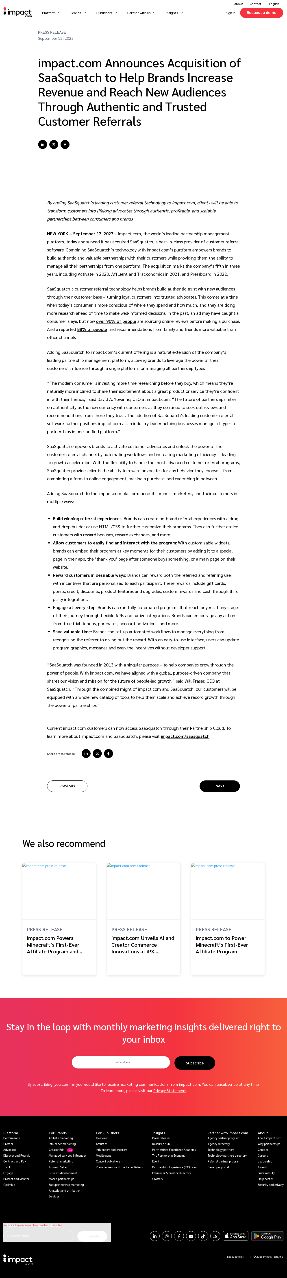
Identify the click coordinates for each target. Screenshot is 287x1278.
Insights (158, 1133)
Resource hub (161, 1144)
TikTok (203, 1236)
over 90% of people (116, 321)
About (263, 1133)
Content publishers (108, 1161)
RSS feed (215, 1236)
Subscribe (195, 1062)
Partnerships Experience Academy (174, 1149)
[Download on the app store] (235, 1236)
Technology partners (221, 1149)
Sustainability (266, 1173)
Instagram (167, 1236)
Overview (102, 1138)
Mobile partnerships (61, 1179)
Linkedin (154, 1236)
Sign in (230, 12)
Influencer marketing (62, 1144)
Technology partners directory (227, 1155)
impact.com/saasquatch (185, 736)
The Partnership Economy (168, 1155)
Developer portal (218, 1167)
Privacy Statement (169, 1090)
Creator (8, 1144)
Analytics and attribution (64, 1190)
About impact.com (269, 1138)
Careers (263, 1155)
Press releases (161, 1138)
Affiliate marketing (61, 1138)
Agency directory (219, 1144)
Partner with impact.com (228, 1133)
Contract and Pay (14, 1161)
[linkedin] (42, 144)
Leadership (265, 1161)
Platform (10, 1133)
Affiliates (101, 1144)
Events (156, 1161)
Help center (265, 1179)
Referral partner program (224, 1161)
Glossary (157, 1179)
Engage (8, 1173)
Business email (18, 1235)
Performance (11, 1138)
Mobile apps (103, 1155)
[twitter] (53, 144)
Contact (255, 4)
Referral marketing (61, 1161)
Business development (63, 1173)
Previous (67, 785)
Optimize (9, 1184)
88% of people (92, 329)
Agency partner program (223, 1138)
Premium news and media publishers (119, 1167)
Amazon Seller (58, 1167)
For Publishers (107, 1133)
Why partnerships (269, 1144)
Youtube (191, 1236)
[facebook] (65, 144)
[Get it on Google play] (267, 1236)
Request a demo (261, 12)
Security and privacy (271, 1184)
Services (54, 1196)
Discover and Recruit (16, 1155)
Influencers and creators (111, 1149)
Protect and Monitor (16, 1179)
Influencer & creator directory (171, 1173)
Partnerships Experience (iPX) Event (175, 1167)
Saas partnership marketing (66, 1184)
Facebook (179, 1236)
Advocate (9, 1149)
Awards (262, 1167)
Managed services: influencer (67, 1155)
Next (219, 785)
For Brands (58, 1133)
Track (7, 1167)
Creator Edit (57, 1149)
